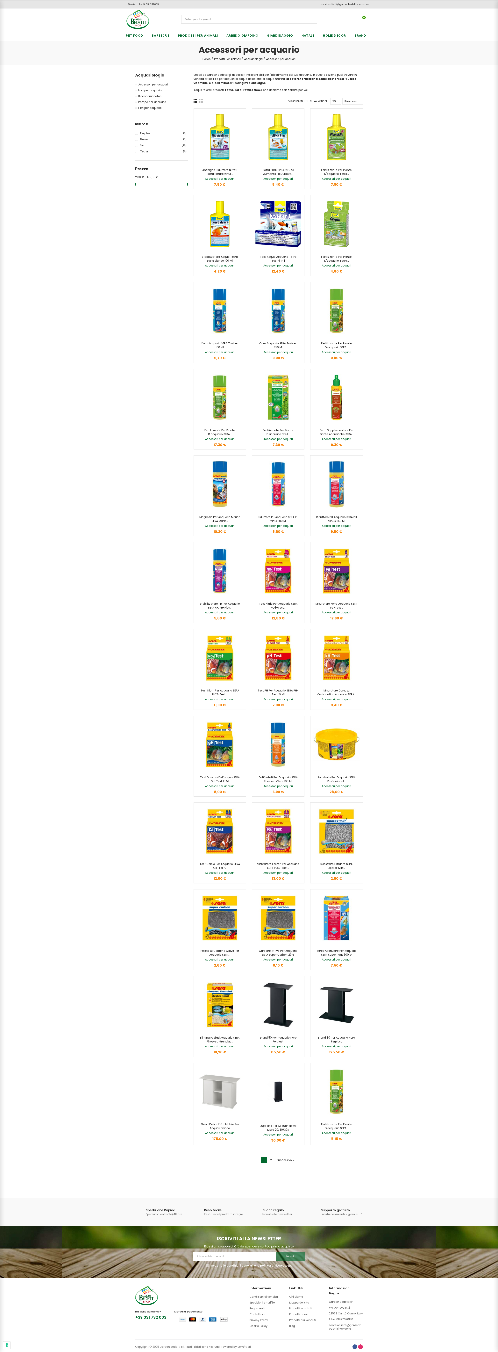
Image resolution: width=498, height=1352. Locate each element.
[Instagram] (360, 1346)
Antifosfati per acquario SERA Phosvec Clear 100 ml (278, 779)
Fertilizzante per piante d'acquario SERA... (336, 345)
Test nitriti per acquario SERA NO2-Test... (220, 692)
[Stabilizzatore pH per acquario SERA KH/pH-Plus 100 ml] (220, 571)
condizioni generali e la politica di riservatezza (259, 1266)
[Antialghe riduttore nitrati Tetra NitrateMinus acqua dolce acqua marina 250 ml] (220, 137)
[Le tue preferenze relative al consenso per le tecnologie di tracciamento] (7, 1345)
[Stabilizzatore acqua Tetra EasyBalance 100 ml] (220, 224)
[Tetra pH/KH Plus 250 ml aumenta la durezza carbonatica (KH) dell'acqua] (278, 137)
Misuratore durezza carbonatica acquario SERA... (336, 692)
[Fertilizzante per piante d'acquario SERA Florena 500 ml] (220, 397)
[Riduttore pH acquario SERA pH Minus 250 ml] (336, 484)
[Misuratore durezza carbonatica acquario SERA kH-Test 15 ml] (336, 658)
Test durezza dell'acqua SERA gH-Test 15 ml (220, 779)
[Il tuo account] (371, 19)
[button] (142, 4)
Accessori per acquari (219, 179)
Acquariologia (149, 75)
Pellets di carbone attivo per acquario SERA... (220, 953)
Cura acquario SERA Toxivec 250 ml (278, 345)
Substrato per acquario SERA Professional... (336, 779)
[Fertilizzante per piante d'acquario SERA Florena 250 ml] (336, 311)
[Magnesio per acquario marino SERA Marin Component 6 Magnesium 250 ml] (220, 484)
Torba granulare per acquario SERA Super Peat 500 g (337, 953)
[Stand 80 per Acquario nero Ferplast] (336, 1005)
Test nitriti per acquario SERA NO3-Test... (278, 606)
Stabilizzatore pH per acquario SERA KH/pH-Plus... (220, 606)
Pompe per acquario (152, 102)
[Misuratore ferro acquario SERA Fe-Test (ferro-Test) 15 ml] (336, 571)
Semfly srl (244, 1347)
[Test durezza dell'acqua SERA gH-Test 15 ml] (220, 744)
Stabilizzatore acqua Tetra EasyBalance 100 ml (220, 259)
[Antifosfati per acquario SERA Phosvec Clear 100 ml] (278, 744)
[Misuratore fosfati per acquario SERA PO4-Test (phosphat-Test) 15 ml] (278, 831)
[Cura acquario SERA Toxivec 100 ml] (220, 311)
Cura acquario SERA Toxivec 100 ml (220, 345)
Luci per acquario (150, 90)
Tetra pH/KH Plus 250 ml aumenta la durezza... (278, 172)
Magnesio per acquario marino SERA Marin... (219, 519)
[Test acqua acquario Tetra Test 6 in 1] (278, 224)
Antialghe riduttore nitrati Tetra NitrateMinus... (219, 172)
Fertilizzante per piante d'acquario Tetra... (336, 172)
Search (311, 19)
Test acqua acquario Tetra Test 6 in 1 (278, 259)
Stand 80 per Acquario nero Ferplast (336, 1039)
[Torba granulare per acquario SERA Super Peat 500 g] (336, 918)
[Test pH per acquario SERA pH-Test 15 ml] (278, 658)
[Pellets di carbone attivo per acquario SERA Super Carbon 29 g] (220, 918)
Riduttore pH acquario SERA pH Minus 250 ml (336, 519)
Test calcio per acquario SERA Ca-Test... (220, 866)
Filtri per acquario (150, 108)
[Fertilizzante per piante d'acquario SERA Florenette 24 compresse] (278, 397)
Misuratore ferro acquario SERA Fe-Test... (336, 606)
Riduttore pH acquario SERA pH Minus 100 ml (278, 519)
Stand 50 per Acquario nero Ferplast (278, 1039)
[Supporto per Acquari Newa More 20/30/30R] (278, 1091)
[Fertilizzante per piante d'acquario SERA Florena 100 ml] (336, 1091)
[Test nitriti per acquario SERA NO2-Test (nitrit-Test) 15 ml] (220, 658)
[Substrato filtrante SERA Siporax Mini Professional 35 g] (336, 831)
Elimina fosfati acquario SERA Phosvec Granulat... (219, 1039)
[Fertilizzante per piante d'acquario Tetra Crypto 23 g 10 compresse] (336, 224)
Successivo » (285, 1160)
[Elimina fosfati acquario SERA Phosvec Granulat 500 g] (220, 1005)
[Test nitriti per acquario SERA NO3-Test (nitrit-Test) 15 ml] (278, 571)
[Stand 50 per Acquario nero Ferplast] (278, 1005)
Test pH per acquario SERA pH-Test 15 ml (278, 692)
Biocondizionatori (149, 96)
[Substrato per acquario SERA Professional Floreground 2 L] (336, 744)
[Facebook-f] (354, 1346)
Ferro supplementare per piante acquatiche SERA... (336, 432)
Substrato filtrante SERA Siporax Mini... (336, 866)
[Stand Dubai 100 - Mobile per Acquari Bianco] (220, 1091)
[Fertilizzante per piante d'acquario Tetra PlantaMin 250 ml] (336, 137)
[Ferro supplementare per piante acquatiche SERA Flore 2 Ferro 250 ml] (336, 397)
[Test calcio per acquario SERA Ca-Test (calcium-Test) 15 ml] (220, 831)
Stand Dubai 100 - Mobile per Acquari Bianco (220, 1126)
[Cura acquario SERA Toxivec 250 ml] (278, 311)
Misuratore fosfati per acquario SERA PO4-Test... (278, 866)
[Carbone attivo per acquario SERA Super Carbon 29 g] (278, 918)
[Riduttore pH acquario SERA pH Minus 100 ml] (278, 484)
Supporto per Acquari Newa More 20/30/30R (278, 1128)
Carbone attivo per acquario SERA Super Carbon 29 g (278, 953)
